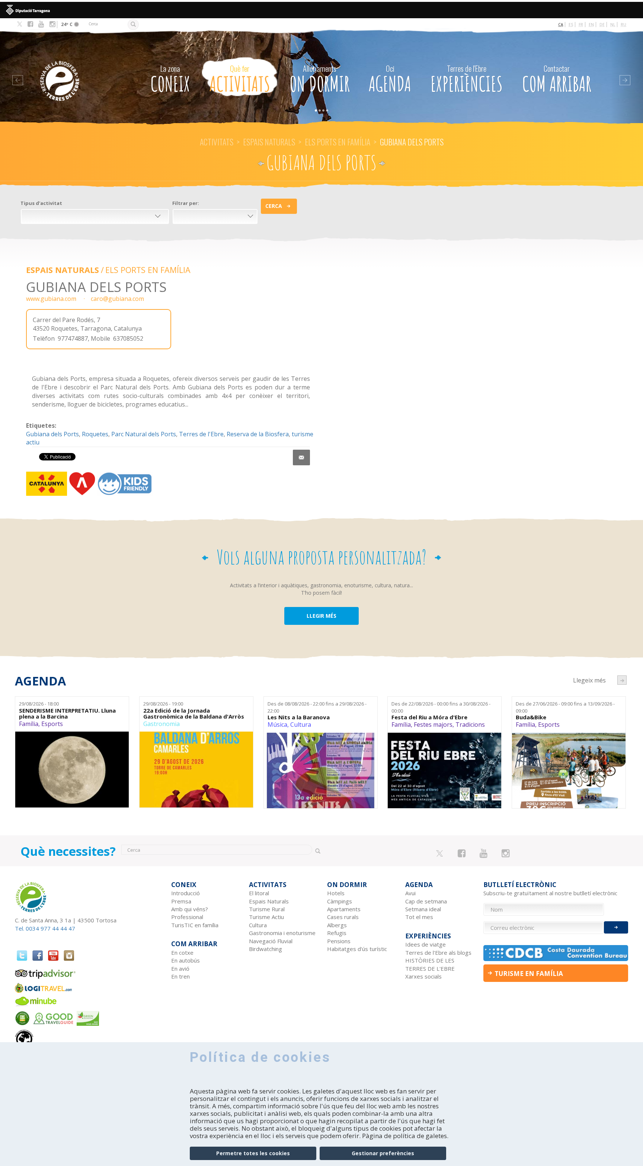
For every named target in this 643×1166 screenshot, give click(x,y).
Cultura (300, 724)
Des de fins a (317, 707)
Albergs (337, 925)
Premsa (181, 901)
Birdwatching (265, 949)
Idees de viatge (425, 944)
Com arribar (556, 79)
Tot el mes (419, 917)
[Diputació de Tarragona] (321, 10)
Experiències (467, 79)
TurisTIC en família (194, 925)
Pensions (339, 941)
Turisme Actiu (266, 917)
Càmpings (339, 901)
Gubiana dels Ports (52, 434)
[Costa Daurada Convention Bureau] (555, 953)
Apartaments (344, 909)
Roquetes (95, 434)
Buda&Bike (531, 717)
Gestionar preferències (383, 1153)
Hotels (336, 893)
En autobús (185, 960)
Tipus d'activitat (41, 203)
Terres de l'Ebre (201, 434)
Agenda (390, 79)
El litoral (259, 893)
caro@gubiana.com (117, 299)
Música (277, 724)
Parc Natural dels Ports (143, 434)
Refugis (336, 933)
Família (28, 724)
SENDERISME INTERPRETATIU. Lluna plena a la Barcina (67, 713)
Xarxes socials (423, 976)
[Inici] (75, 70)
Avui (410, 893)
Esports (52, 724)
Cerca (273, 205)
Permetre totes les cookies (253, 1153)
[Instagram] (52, 24)
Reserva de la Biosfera (258, 434)
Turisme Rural (267, 909)
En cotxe (182, 952)
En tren (180, 976)
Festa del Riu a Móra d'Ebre (429, 717)
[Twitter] (19, 24)
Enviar (616, 927)
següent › (622, 680)
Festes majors (433, 724)
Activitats (239, 79)
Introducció (185, 893)
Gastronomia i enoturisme (282, 933)
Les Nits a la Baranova (299, 717)
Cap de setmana (426, 901)
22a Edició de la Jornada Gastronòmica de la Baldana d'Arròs (193, 713)
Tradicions (470, 724)
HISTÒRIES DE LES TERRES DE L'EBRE (430, 964)
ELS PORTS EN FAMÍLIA (337, 142)
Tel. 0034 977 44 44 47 (45, 928)
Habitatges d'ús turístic (357, 949)
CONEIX (170, 79)
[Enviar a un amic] (301, 457)
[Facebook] (30, 24)
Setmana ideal (423, 909)
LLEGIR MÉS (321, 615)
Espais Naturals (269, 142)
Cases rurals (343, 917)
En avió (180, 968)
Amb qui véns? (189, 909)
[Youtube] (41, 24)
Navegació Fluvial (270, 941)
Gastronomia (161, 724)
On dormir (319, 79)
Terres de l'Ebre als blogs (438, 952)
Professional (187, 917)
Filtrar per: (185, 203)
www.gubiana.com (51, 299)
